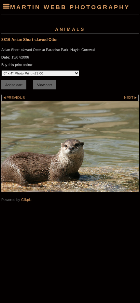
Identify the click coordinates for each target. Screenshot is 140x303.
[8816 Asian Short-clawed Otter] (70, 146)
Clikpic (26, 200)
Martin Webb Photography (70, 7)
